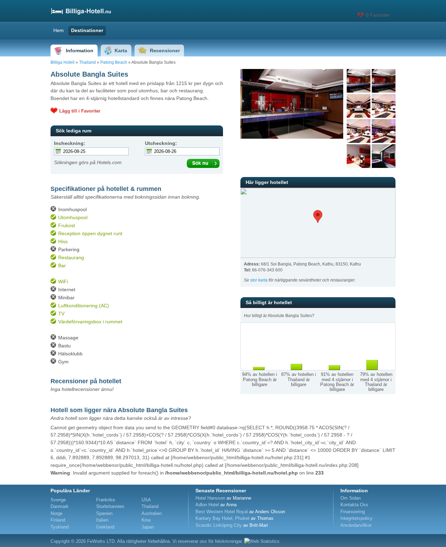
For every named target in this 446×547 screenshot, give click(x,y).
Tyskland (60, 527)
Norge (56, 513)
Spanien (104, 513)
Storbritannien (110, 506)
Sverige (58, 499)
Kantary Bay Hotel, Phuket (222, 518)
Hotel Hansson (210, 498)
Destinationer (87, 30)
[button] (317, 216)
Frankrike (105, 499)
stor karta (259, 280)
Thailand (87, 62)
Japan (147, 527)
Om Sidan (350, 498)
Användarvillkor (355, 525)
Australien (151, 513)
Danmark (60, 506)
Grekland (105, 527)
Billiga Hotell (63, 62)
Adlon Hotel (207, 504)
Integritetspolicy (356, 518)
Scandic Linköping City (218, 525)
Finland (58, 520)
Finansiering (352, 511)
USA (146, 499)
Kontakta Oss (354, 504)
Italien (102, 520)
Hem (58, 30)
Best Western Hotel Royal (221, 511)
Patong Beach (113, 62)
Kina (146, 520)
